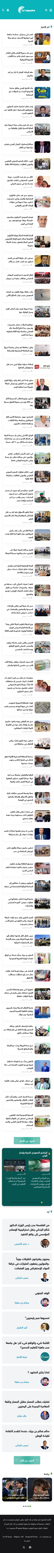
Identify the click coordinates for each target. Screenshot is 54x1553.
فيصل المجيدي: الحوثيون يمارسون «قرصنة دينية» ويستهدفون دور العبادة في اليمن (20, 220)
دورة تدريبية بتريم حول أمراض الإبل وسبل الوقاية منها (19, 310)
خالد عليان (21, 1415)
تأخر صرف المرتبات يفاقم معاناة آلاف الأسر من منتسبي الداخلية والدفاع (19, 663)
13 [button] (16, 1202)
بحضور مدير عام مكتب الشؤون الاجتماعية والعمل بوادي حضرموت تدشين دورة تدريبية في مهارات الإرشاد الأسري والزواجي (20, 200)
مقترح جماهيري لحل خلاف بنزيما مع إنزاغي (15, 1496)
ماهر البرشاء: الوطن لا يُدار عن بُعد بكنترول (20, 73)
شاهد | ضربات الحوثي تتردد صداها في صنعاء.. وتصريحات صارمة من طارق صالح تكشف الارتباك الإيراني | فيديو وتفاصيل (18, 589)
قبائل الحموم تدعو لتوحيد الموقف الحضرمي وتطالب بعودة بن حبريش (19, 276)
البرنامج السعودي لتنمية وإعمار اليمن (33, 1153)
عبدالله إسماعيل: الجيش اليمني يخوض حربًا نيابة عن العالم (18, 145)
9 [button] (24, 1202)
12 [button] (18, 1202)
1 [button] (41, 1202)
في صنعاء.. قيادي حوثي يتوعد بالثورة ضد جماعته (19, 1082)
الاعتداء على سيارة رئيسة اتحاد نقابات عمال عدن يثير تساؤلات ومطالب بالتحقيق (19, 974)
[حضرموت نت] (27, 9)
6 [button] (31, 1202)
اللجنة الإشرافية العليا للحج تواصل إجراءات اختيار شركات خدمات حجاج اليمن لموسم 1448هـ (20, 569)
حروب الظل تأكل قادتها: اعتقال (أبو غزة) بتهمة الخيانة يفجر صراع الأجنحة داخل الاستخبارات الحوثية (19, 939)
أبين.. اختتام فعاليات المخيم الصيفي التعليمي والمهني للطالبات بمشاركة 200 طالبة (19, 475)
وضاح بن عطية (22, 1302)
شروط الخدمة (7, 1536)
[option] (39, 1174)
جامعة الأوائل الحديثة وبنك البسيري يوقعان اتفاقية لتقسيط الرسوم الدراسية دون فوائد (19, 1011)
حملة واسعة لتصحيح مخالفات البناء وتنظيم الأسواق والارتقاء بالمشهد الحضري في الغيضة (20, 796)
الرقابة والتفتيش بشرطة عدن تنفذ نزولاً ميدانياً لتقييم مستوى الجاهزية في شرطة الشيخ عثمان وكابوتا (19, 778)
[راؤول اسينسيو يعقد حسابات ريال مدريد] (39, 1489)
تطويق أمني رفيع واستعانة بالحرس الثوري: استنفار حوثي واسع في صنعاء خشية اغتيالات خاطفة (18, 992)
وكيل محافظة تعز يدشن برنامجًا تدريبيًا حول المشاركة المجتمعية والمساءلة (18, 348)
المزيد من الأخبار (26, 1141)
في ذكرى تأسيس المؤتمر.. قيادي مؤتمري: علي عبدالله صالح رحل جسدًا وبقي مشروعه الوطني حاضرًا (19, 457)
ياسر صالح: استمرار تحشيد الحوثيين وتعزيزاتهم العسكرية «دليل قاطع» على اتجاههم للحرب (18, 109)
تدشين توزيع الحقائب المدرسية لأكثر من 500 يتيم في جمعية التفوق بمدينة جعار (18, 401)
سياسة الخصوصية (31, 1536)
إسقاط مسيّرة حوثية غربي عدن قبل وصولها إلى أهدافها (19, 365)
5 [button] (33, 1202)
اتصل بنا (27, 1540)
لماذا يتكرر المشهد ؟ (38, 1371)
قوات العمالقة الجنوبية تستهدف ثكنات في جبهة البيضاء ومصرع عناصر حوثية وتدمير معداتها (18, 706)
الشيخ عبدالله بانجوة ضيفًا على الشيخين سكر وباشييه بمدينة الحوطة (19, 551)
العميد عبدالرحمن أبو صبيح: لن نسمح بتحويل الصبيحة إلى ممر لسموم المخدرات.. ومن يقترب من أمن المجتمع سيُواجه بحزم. (19, 495)
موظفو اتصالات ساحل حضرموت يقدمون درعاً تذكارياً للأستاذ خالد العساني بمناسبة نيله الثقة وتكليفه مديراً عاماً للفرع (20, 329)
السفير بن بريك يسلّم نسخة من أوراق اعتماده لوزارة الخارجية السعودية (19, 956)
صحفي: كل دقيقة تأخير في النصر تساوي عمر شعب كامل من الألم (20, 259)
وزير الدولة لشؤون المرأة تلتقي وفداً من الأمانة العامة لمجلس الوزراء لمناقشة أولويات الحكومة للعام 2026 (19, 627)
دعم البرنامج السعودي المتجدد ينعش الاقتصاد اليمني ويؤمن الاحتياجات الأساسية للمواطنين (40, 1182)
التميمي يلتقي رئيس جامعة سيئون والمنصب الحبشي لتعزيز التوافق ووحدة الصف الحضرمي (20, 646)
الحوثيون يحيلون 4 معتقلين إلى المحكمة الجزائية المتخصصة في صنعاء (18, 884)
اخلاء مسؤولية (19, 1536)
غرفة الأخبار (22, 1356)
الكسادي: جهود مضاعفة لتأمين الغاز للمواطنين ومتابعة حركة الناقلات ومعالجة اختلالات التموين (19, 420)
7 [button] (29, 1202)
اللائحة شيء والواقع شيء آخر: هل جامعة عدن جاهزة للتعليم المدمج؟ (27, 1344)
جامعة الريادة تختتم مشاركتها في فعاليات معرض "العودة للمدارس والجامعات (20, 902)
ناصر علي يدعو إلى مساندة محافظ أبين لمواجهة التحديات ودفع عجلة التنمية (20, 37)
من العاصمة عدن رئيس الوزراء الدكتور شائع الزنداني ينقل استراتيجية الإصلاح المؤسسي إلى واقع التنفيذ (29, 1229)
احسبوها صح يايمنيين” (37, 1317)
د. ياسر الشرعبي (21, 1243)
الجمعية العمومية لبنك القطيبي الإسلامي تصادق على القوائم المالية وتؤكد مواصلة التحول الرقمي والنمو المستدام (19, 1120)
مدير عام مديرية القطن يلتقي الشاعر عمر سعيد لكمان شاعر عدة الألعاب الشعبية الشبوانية (19, 56)
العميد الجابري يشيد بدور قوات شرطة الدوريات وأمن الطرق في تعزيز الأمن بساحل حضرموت (19, 920)
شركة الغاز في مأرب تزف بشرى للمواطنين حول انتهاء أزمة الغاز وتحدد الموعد (19, 533)
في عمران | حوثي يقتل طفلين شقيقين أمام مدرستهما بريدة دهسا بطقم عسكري (19, 815)
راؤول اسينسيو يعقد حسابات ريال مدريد (41, 1496)
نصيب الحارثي (21, 1277)
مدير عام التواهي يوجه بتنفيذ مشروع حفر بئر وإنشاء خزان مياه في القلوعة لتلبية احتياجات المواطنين (19, 724)
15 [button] (12, 1202)
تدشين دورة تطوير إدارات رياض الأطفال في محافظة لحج (21, 742)
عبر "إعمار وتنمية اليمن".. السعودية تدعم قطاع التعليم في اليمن (15, 1180)
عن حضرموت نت (45, 1536)
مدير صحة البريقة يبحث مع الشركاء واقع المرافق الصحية (20, 1046)
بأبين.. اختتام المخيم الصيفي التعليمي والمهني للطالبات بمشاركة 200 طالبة (19, 162)
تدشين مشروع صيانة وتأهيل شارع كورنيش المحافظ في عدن (20, 849)
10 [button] (22, 1202)
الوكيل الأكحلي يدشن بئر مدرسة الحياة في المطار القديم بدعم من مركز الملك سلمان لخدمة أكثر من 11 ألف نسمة (18, 438)
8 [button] (27, 1202)
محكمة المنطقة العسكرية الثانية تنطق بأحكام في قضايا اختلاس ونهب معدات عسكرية (18, 759)
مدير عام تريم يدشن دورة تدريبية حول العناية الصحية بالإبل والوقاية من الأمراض (18, 128)
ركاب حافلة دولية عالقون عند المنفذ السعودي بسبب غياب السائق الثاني (19, 293)
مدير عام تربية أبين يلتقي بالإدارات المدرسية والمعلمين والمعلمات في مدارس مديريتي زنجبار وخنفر (20, 609)
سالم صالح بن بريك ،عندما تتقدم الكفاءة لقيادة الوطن (27, 1432)
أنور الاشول (22, 1327)
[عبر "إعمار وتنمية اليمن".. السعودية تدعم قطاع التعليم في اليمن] (14, 1165)
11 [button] (20, 1202)
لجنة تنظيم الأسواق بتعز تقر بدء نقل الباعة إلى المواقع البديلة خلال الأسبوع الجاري (18, 515)
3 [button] (37, 1202)
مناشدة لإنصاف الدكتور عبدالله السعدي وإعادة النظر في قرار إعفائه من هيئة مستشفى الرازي (18, 1029)
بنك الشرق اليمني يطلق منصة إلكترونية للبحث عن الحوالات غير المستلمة (21, 91)
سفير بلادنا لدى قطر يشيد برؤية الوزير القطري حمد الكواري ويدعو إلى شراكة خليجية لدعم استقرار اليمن (18, 383)
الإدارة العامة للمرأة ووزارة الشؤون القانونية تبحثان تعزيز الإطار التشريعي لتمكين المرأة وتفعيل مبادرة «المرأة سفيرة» (19, 240)
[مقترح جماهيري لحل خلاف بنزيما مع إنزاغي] (14, 1489)
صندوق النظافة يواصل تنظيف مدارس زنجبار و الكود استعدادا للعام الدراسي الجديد (19, 867)
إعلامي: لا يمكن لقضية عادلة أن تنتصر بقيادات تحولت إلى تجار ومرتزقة (18, 832)
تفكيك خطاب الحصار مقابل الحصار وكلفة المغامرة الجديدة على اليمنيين (27, 1403)
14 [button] (14, 1202)
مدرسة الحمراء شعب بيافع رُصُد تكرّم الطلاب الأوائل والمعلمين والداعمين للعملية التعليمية (19, 1100)
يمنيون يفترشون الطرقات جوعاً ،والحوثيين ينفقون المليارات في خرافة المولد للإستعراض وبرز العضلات (29, 1263)
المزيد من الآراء (27, 1460)
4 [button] (35, 1202)
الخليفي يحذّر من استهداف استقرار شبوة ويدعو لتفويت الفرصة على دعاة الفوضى (18, 1064)
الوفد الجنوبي (42, 1292)
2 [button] (39, 1202)
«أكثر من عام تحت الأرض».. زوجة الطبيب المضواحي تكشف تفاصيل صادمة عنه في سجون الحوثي (20, 180)
